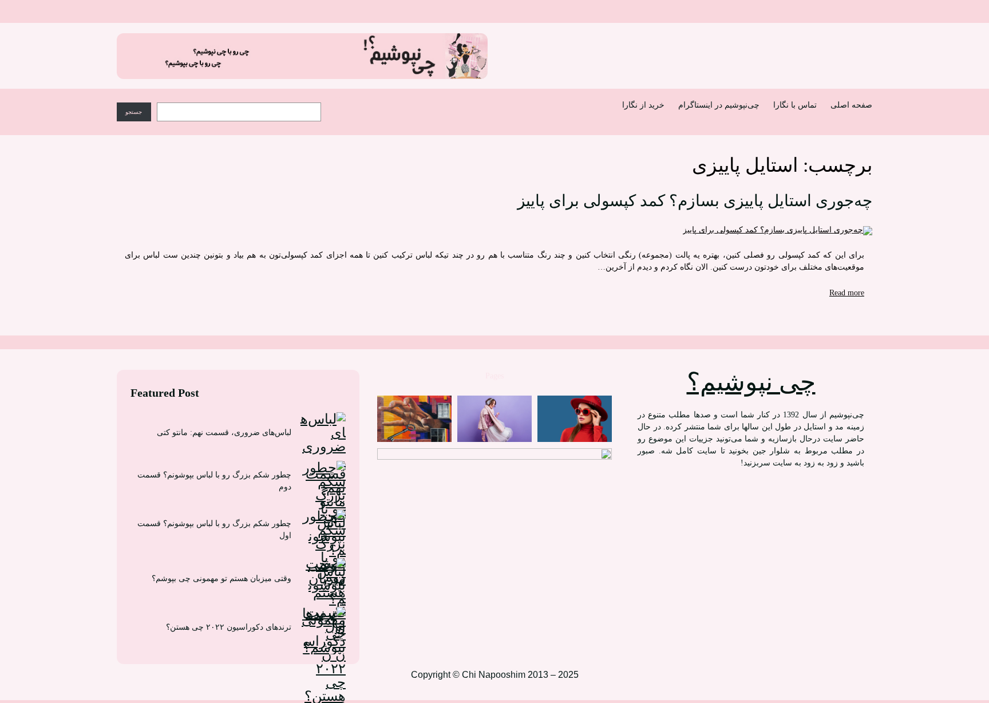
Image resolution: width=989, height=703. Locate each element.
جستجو (133, 112)
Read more (846, 293)
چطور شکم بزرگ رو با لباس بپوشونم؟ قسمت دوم (214, 481)
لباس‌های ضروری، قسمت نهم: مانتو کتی (224, 432)
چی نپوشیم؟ (751, 382)
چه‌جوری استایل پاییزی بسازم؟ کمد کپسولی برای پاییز (694, 201)
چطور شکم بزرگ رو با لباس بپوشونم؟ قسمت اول (214, 529)
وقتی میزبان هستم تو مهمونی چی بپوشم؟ (221, 578)
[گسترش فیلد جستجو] (337, 100)
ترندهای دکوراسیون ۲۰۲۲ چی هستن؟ (228, 627)
